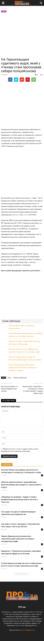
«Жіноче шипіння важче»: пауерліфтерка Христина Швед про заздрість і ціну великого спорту (21, 484)
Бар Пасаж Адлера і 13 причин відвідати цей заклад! (9, 389)
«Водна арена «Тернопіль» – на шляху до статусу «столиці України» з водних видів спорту (32, 390)
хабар (9, 377)
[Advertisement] (22, 35)
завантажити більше (21, 574)
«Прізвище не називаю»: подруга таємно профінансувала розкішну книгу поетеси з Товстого (19, 499)
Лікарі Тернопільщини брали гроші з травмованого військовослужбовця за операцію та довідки (22, 367)
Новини (4, 11)
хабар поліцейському (20, 377)
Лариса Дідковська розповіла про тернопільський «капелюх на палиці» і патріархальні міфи (18, 538)
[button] (41, 3)
